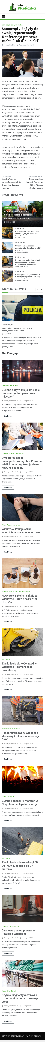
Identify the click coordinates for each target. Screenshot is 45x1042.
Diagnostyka (6, 991)
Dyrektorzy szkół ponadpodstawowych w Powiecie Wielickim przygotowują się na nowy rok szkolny (22, 462)
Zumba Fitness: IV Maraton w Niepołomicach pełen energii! (20, 802)
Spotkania (12, 454)
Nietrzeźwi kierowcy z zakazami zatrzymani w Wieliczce (17, 329)
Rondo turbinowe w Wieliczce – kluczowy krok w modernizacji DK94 (21, 736)
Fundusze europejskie (16, 591)
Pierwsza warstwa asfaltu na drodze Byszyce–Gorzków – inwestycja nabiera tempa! (27, 233)
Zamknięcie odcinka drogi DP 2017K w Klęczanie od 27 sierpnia (20, 866)
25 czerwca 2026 (23, 266)
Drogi (3, 659)
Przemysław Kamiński (26, 45)
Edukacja (5, 454)
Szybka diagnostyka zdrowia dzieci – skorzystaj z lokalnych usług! (21, 998)
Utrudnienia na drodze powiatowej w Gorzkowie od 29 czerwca (28, 248)
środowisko (5, 386)
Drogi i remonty (10, 208)
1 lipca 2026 (8, 334)
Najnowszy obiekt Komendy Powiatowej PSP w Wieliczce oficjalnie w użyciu (34, 183)
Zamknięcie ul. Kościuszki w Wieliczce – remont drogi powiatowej (19, 667)
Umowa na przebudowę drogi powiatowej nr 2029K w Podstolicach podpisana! (27, 262)
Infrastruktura (6, 729)
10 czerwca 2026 (23, 281)
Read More (8, 416)
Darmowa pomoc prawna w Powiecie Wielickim (18, 932)
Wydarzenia (20, 454)
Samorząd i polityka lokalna (12, 25)
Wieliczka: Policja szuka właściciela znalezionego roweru (22, 531)
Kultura (4, 797)
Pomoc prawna (14, 926)
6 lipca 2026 (21, 238)
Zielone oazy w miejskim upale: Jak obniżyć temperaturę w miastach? (21, 393)
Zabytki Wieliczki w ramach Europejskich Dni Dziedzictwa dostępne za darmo (11, 183)
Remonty (27, 591)
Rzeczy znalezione (13, 525)
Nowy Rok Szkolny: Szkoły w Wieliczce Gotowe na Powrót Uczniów (19, 599)
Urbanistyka (14, 386)
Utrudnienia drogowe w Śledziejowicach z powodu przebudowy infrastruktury (17, 214)
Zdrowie (13, 991)
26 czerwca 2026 (23, 252)
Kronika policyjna (7, 324)
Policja (4, 525)
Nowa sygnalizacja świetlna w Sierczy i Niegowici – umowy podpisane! (27, 276)
